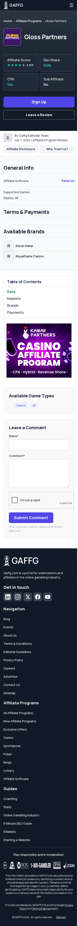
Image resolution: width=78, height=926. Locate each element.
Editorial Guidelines (17, 652)
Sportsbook (11, 746)
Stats (7, 807)
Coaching (10, 799)
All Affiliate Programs (18, 713)
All (34, 405)
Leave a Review (39, 114)
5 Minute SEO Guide (17, 823)
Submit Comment (31, 517)
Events (8, 627)
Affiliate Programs (29, 21)
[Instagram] (17, 597)
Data (11, 291)
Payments (15, 312)
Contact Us (11, 685)
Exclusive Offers (15, 729)
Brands (13, 305)
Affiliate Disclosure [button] (20, 149)
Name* (14, 436)
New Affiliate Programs (19, 721)
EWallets (9, 832)
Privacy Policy (13, 660)
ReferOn (68, 181)
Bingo (7, 762)
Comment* (17, 456)
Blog (6, 619)
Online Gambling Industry (21, 815)
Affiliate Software (16, 779)
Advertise (10, 676)
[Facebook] (37, 597)
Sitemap (9, 693)
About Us (10, 635)
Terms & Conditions (17, 644)
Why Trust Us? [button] (57, 149)
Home (7, 21)
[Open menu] (71, 5)
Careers (9, 668)
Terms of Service (41, 908)
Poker (7, 754)
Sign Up (39, 101)
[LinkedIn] (7, 597)
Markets (14, 298)
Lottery (8, 770)
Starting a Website (16, 840)
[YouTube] (47, 597)
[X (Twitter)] (27, 597)
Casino (21, 405)
